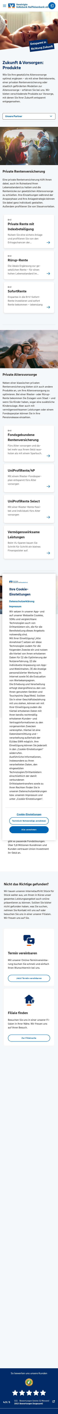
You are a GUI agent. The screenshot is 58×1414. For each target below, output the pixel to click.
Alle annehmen (28, 829)
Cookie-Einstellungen (29, 814)
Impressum (15, 606)
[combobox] (29, 116)
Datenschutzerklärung (21, 601)
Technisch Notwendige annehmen (29, 821)
